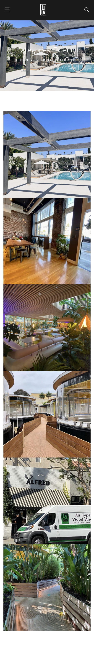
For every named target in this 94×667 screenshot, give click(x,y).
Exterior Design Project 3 (47, 409)
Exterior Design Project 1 (47, 149)
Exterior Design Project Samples (47, 236)
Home (24, 60)
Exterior (47, 160)
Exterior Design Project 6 (47, 496)
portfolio (44, 60)
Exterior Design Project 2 (47, 323)
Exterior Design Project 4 (47, 582)
